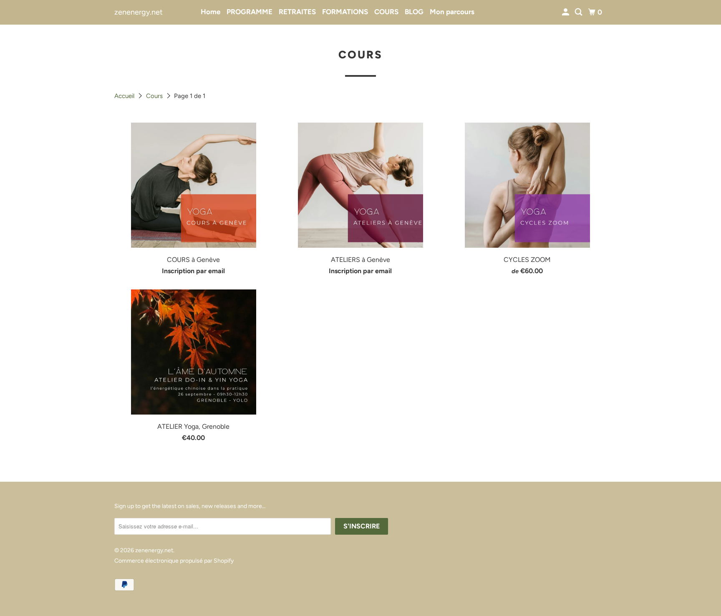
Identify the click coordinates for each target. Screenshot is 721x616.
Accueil (125, 96)
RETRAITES (297, 12)
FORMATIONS (345, 12)
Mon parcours (452, 12)
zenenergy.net (138, 12)
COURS (386, 12)
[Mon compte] (566, 12)
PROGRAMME (249, 12)
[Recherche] (579, 12)
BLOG (414, 12)
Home (210, 12)
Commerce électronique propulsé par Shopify (174, 560)
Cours (155, 96)
